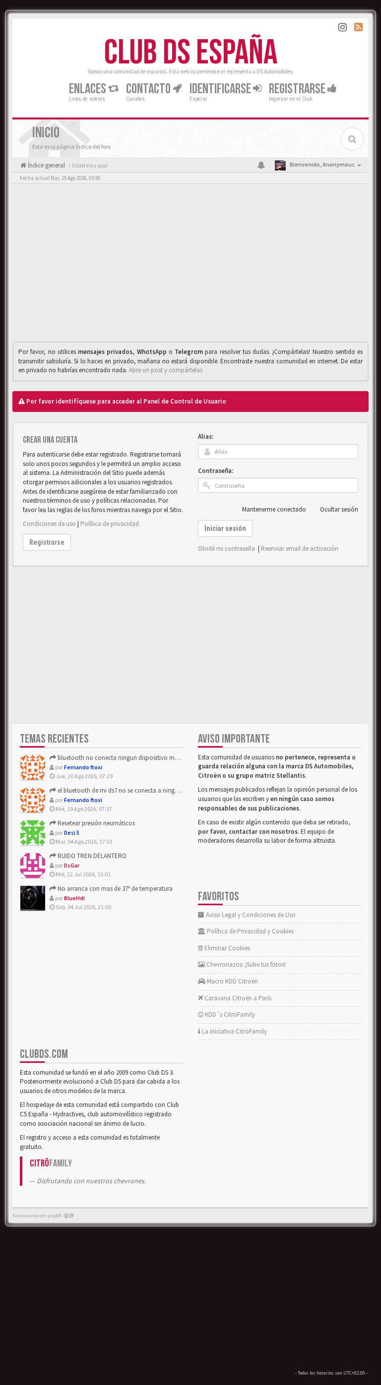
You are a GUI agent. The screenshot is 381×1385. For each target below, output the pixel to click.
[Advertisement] (190, 265)
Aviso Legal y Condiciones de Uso (250, 915)
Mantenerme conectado (274, 509)
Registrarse (298, 89)
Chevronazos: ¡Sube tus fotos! (245, 964)
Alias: (205, 436)
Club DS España (190, 53)
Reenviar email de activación (299, 548)
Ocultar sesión (339, 509)
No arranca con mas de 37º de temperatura (114, 888)
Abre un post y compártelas (165, 370)
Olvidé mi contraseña (226, 548)
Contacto (149, 89)
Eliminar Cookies (226, 948)
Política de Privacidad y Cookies (249, 931)
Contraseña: (215, 470)
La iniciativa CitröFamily (233, 1031)
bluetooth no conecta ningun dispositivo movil (120, 757)
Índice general (45, 165)
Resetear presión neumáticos (95, 823)
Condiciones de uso (49, 523)
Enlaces (88, 89)
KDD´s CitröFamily (229, 1014)
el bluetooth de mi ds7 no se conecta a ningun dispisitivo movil (141, 790)
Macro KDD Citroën (231, 981)
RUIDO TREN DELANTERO (91, 856)
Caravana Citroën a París (237, 998)
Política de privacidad (109, 523)
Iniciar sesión (225, 528)
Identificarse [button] (221, 89)
